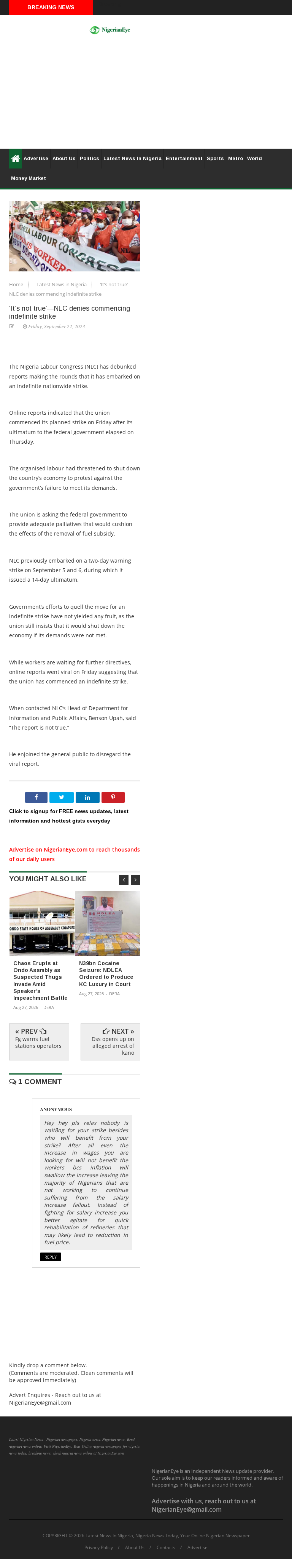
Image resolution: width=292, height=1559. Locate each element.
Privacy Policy (98, 1547)
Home (16, 284)
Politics (89, 158)
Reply (50, 1257)
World (254, 158)
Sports (215, 158)
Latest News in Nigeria (62, 284)
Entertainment (184, 158)
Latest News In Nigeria (132, 158)
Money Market (28, 178)
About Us (64, 158)
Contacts (166, 1547)
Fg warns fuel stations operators (38, 1042)
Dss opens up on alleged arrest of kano (113, 1045)
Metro (235, 158)
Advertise (36, 158)
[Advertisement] (146, 95)
